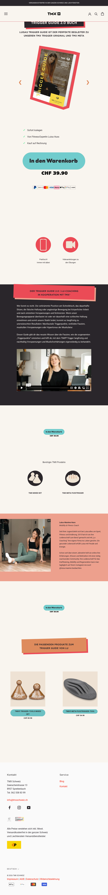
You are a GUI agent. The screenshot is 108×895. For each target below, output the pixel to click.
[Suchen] (96, 13)
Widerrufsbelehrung (49, 879)
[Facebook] (9, 807)
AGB (22, 879)
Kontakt (63, 786)
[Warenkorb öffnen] (102, 13)
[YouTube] (28, 807)
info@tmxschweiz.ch (17, 800)
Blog (62, 781)
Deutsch (12, 869)
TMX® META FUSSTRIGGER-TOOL (80, 711)
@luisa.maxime (65, 568)
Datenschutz (32, 879)
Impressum (12, 879)
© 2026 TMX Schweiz (15, 875)
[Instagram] (19, 807)
